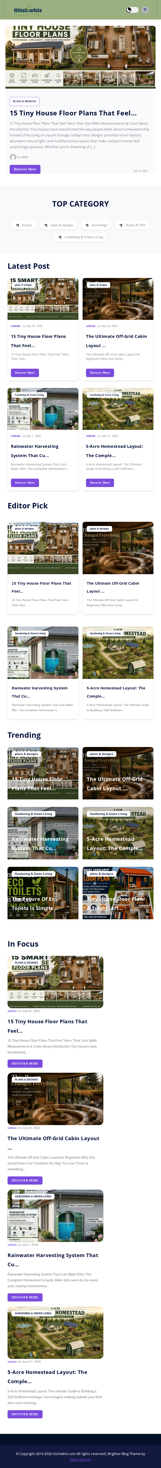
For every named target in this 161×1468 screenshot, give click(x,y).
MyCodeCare (80, 1459)
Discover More (25, 169)
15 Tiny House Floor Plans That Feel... (73, 112)
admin (16, 326)
